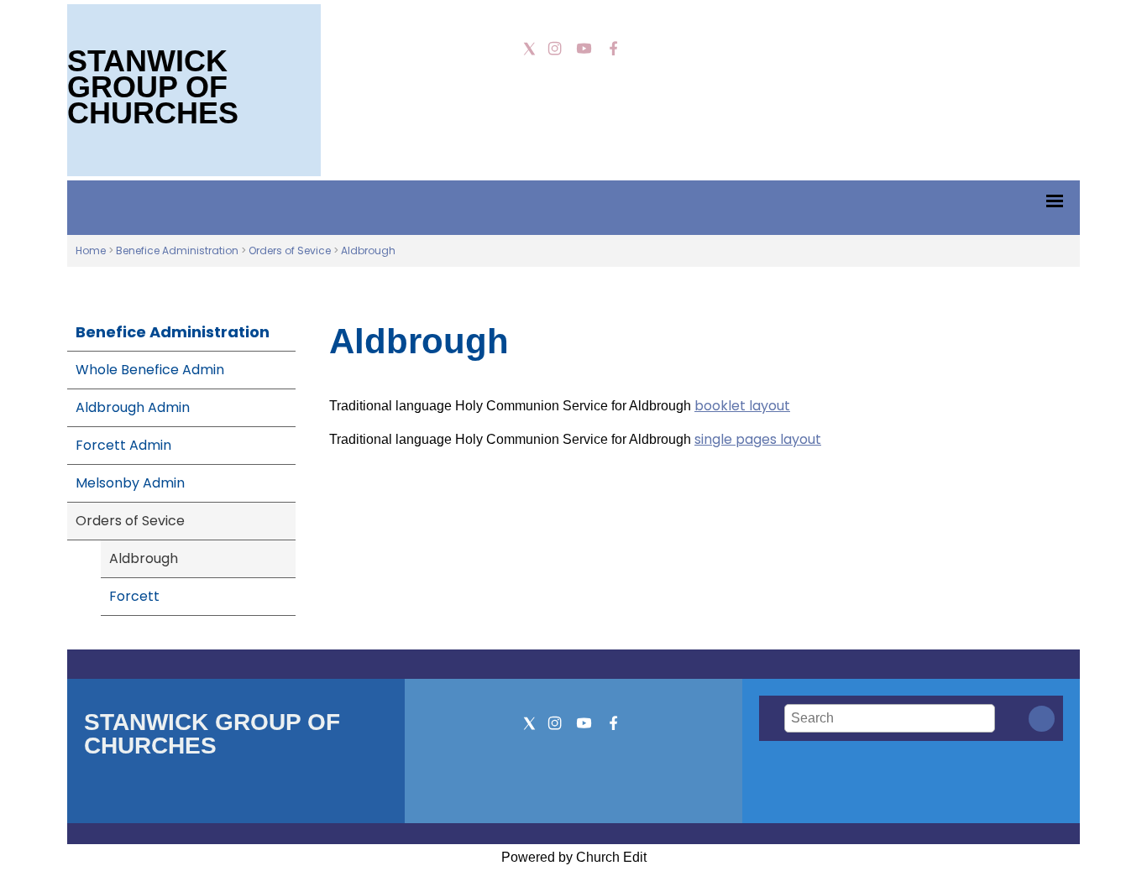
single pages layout (757, 439)
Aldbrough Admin (133, 407)
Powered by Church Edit (574, 857)
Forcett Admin (123, 445)
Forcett (134, 596)
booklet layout (742, 405)
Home (91, 250)
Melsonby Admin (130, 483)
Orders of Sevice (290, 250)
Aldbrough (368, 250)
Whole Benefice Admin (150, 369)
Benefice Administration (177, 250)
